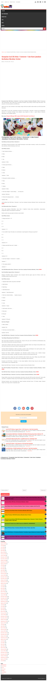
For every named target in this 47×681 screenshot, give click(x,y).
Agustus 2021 (3, 639)
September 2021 (4, 637)
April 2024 (3, 589)
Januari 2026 (3, 555)
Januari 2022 (3, 631)
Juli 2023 (2, 604)
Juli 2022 (2, 624)
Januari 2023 (3, 614)
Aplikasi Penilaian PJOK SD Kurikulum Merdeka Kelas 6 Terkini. (18, 514)
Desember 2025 (4, 557)
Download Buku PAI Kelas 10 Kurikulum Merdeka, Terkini (17, 501)
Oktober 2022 (3, 619)
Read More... (28, 431)
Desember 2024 (4, 576)
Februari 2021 (3, 649)
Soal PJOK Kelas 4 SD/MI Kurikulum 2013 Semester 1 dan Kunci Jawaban (21, 448)
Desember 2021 (4, 632)
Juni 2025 (3, 566)
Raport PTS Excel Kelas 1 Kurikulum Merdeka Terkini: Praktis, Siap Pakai (20, 527)
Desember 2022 (4, 616)
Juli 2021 (2, 640)
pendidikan (4, 672)
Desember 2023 (4, 596)
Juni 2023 (3, 606)
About (2, 2)
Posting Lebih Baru (5, 490)
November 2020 (4, 654)
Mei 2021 (2, 644)
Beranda (24, 490)
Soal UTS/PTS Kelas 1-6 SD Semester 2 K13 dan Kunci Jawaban (19, 443)
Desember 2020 (4, 652)
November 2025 (4, 558)
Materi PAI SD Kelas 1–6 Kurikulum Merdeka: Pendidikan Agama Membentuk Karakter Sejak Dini (25, 532)
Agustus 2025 (3, 563)
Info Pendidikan (5, 13)
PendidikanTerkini (9, 678)
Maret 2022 (3, 627)
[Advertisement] (23, 40)
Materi (3, 25)
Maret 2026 (3, 552)
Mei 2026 (2, 548)
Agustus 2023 (3, 603)
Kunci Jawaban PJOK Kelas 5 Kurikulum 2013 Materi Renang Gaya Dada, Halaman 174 (24, 434)
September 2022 (4, 621)
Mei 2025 (2, 568)
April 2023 (3, 609)
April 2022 (3, 626)
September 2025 (4, 562)
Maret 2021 (3, 647)
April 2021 (3, 645)
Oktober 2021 (3, 636)
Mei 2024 (2, 588)
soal (13, 61)
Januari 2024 (3, 594)
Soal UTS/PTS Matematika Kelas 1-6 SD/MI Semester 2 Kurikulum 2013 (21, 438)
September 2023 (4, 601)
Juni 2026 (3, 547)
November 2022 (4, 617)
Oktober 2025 (3, 560)
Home (3, 10)
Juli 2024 (2, 585)
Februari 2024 (3, 593)
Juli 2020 (2, 660)
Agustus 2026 (3, 543)
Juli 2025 (2, 565)
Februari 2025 (3, 573)
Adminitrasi (4, 16)
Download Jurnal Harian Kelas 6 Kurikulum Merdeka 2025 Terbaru (18, 510)
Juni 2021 (3, 642)
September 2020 (4, 657)
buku (3, 667)
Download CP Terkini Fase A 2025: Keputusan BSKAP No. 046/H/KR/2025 (20, 523)
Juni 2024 (3, 586)
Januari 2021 (3, 650)
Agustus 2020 (3, 659)
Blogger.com (43, 678)
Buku (3, 22)
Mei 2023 (2, 608)
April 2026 (3, 550)
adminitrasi (4, 665)
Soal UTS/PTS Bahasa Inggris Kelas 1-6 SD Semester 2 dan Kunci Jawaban (22, 429)
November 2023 (4, 598)
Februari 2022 (3, 629)
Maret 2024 (3, 591)
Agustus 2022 (3, 622)
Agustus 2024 (3, 583)
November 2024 (4, 578)
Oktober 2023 (3, 599)
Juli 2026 (2, 545)
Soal (2, 19)
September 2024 (4, 581)
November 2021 (4, 634)
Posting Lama (43, 490)
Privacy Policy (12, 2)
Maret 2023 (3, 611)
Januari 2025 (3, 575)
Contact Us (7, 2)
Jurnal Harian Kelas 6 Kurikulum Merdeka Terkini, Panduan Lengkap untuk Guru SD (22, 506)
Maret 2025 (3, 571)
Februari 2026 (3, 553)
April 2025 (3, 570)
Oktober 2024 (3, 580)
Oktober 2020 (3, 655)
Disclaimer (18, 2)
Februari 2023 (3, 613)
